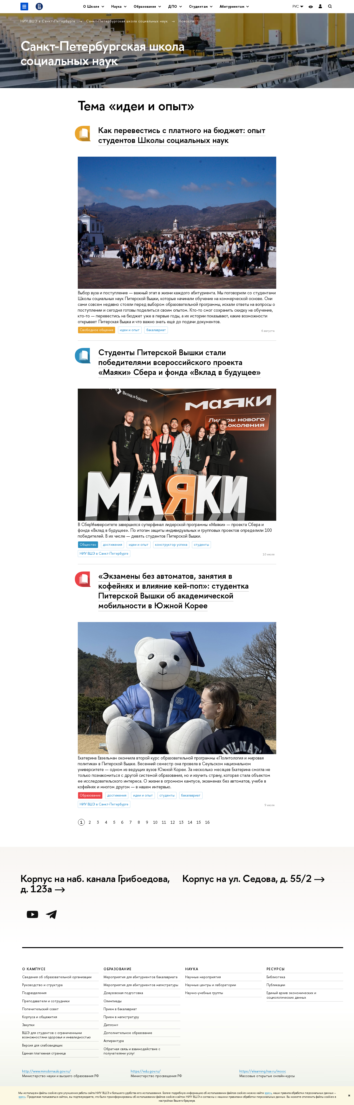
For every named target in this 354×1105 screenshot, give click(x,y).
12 (172, 822)
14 (190, 822)
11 (164, 822)
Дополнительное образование (128, 1032)
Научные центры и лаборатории (210, 985)
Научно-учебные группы (204, 992)
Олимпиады (113, 1001)
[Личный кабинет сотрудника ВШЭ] (320, 6)
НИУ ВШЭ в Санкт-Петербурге (48, 21)
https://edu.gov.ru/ (146, 1071)
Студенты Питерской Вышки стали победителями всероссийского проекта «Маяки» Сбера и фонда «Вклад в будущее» (179, 362)
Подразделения (34, 992)
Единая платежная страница (44, 1053)
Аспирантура (114, 1040)
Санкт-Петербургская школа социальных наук (127, 21)
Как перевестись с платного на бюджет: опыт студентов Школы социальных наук (181, 135)
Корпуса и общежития (39, 1017)
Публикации (276, 985)
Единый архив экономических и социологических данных (291, 994)
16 (207, 822)
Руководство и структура (42, 985)
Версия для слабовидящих (42, 1045)
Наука (191, 969)
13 (181, 822)
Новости (186, 21)
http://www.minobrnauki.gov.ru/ (46, 1071)
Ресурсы (276, 969)
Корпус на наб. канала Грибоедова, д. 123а (95, 884)
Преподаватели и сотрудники (46, 1001)
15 (199, 822)
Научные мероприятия (203, 977)
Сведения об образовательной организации (57, 977)
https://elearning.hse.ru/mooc (262, 1071)
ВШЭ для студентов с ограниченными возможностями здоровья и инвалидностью (56, 1034)
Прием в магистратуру (121, 1017)
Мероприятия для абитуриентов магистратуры (141, 985)
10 (155, 822)
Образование (117, 969)
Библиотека (276, 977)
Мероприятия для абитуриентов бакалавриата (140, 977)
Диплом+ (111, 1024)
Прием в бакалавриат (120, 1009)
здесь (268, 1093)
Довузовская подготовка (123, 992)
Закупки (28, 1024)
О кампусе (34, 969)
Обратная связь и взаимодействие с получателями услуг (132, 1051)
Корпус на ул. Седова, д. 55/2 (246, 879)
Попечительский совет (40, 1009)
